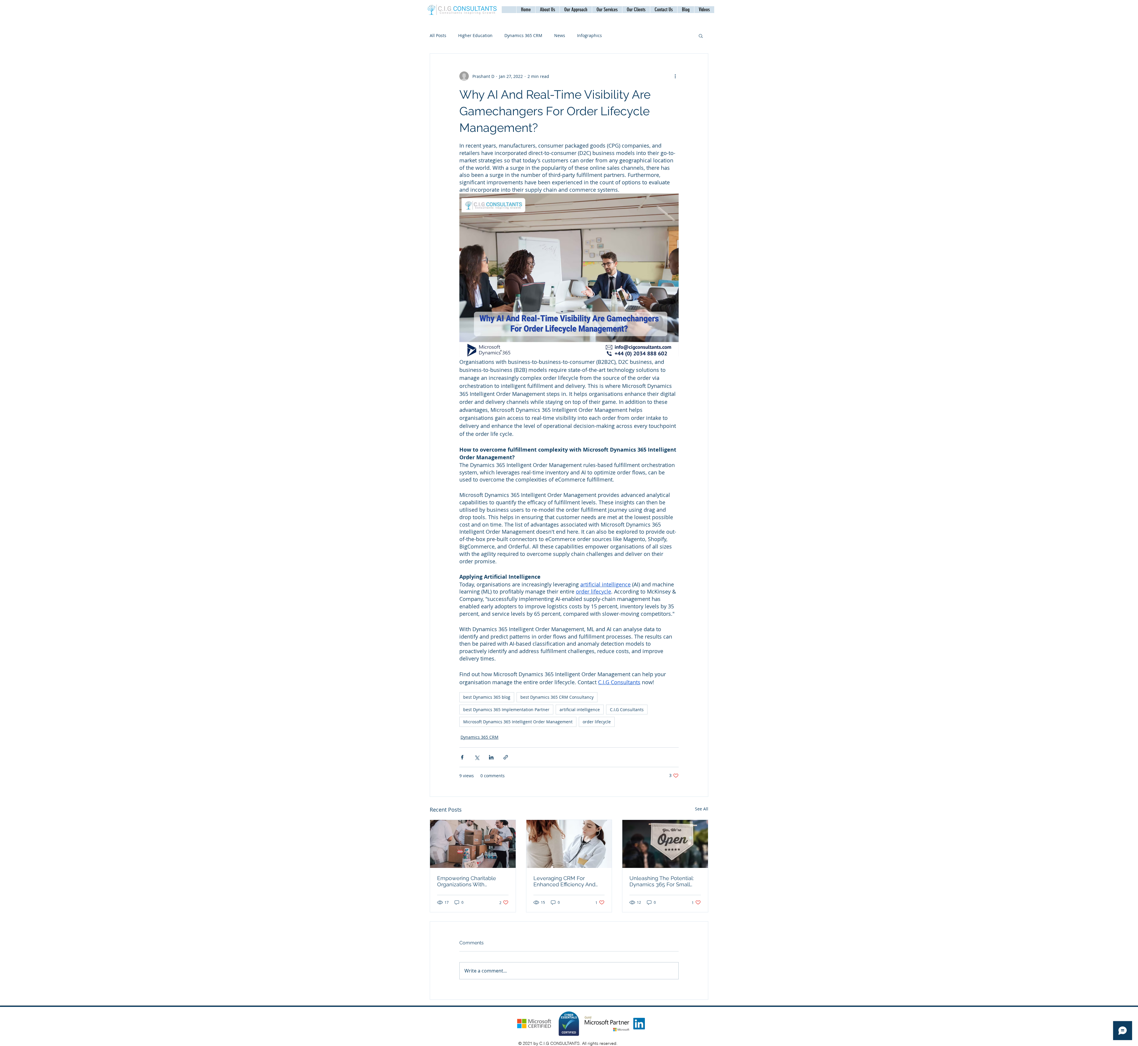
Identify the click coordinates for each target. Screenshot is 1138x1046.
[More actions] (675, 76)
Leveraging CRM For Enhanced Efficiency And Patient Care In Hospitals (564, 881)
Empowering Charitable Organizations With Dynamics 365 (466, 881)
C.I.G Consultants (627, 709)
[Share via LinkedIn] (491, 757)
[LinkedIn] (639, 1023)
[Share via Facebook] (462, 757)
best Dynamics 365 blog (486, 697)
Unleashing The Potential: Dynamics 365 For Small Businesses (661, 881)
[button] (663, 9)
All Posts (438, 35)
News (559, 35)
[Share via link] (506, 757)
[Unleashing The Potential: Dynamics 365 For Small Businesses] (665, 844)
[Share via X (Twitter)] (477, 757)
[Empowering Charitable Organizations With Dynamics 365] (473, 844)
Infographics (589, 35)
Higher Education (475, 35)
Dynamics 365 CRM (523, 35)
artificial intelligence (580, 709)
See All (701, 809)
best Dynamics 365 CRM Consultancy (557, 697)
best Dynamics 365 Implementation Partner (506, 709)
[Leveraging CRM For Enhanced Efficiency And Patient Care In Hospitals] (569, 844)
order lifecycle (597, 721)
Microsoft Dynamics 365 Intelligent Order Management (518, 721)
